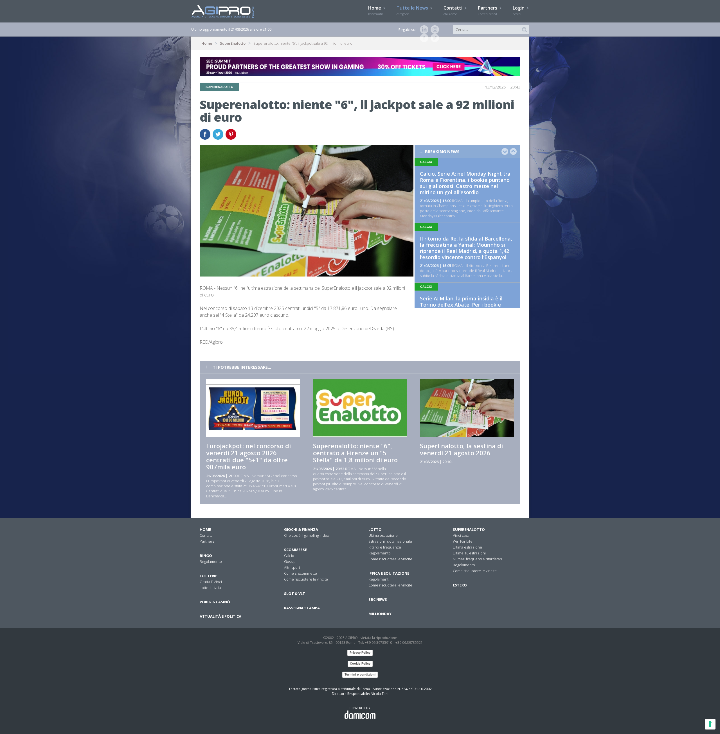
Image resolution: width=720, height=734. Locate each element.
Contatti (454, 10)
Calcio (289, 555)
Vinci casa (461, 535)
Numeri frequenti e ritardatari (477, 558)
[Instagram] (433, 29)
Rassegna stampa (302, 607)
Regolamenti (378, 579)
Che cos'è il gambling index (306, 535)
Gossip (290, 561)
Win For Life (462, 541)
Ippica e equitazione (388, 573)
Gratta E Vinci (211, 581)
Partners (488, 10)
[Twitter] (433, 38)
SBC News (377, 599)
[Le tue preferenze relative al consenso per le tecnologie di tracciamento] (710, 724)
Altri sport (292, 567)
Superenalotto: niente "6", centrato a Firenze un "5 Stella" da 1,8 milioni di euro (355, 452)
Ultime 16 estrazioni (469, 553)
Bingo (206, 555)
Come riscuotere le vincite (306, 579)
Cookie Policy (360, 663)
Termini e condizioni (360, 674)
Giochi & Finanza (301, 529)
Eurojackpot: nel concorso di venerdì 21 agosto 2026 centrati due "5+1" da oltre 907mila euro (248, 456)
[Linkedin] (423, 29)
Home (375, 10)
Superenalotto (469, 529)
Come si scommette (300, 573)
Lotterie (208, 575)
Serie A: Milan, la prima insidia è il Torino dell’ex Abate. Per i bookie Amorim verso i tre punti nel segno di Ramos (465, 307)
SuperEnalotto (233, 43)
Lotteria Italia (210, 587)
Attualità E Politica (220, 616)
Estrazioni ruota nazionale (390, 541)
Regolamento (211, 561)
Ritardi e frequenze (384, 547)
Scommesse (295, 549)
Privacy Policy (360, 652)
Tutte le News (413, 10)
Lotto (375, 529)
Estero (460, 585)
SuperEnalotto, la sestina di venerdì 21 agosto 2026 (461, 449)
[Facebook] (423, 38)
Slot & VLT (294, 593)
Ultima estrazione (383, 535)
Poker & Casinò (215, 601)
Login (519, 10)
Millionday (380, 613)
